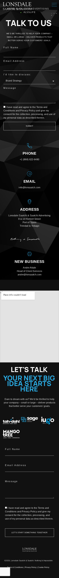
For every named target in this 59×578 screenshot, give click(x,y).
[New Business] (29, 253)
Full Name (11, 47)
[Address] (29, 201)
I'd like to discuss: (17, 74)
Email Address (14, 61)
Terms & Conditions (15, 567)
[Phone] (29, 145)
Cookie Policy (43, 567)
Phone (29, 153)
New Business (29, 261)
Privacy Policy (30, 567)
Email (29, 181)
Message (9, 88)
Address (29, 209)
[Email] (29, 173)
